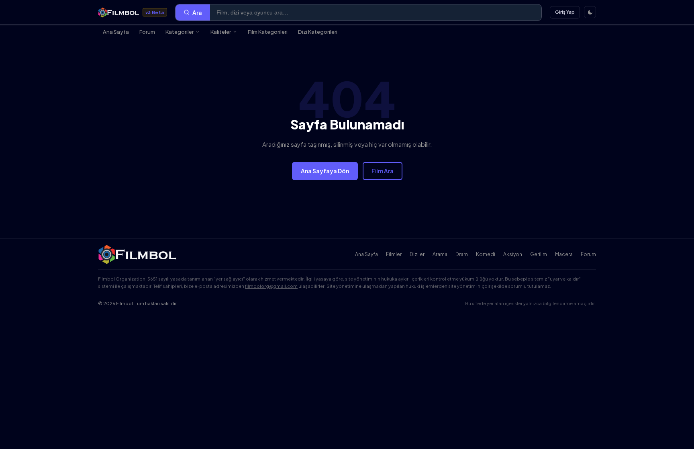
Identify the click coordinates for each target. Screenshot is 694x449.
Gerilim (538, 254)
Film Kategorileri (268, 32)
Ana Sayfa (116, 32)
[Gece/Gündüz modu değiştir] (590, 12)
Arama (440, 254)
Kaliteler (220, 32)
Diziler (417, 254)
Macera (564, 254)
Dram (461, 254)
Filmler (394, 254)
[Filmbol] (138, 254)
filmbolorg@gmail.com (271, 286)
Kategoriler (179, 32)
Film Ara (382, 170)
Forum (147, 32)
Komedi (485, 254)
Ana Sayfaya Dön (325, 170)
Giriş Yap (565, 12)
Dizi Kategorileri (317, 32)
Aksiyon (512, 254)
